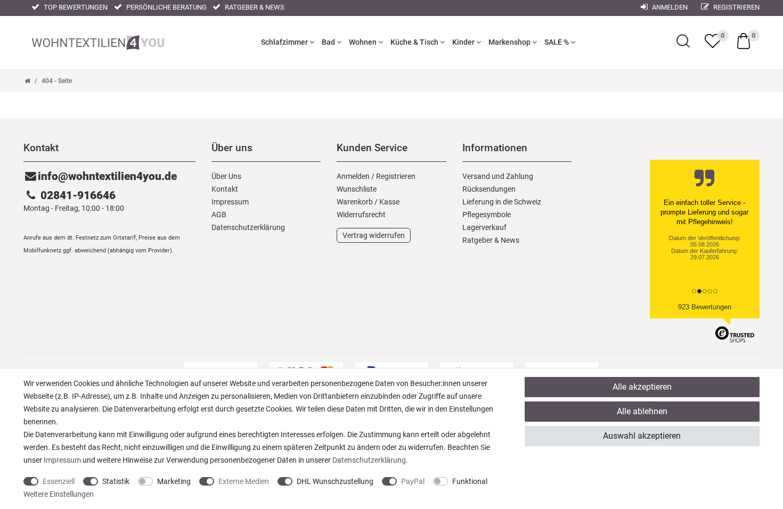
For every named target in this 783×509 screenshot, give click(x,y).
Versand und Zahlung (497, 176)
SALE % (557, 42)
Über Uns (226, 176)
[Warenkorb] (744, 40)
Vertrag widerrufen (373, 235)
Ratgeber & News (253, 7)
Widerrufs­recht (361, 214)
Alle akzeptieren (642, 387)
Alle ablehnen (642, 411)
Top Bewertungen (75, 7)
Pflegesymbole (486, 214)
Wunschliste (357, 189)
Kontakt (224, 189)
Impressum (230, 202)
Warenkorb (355, 202)
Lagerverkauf (484, 227)
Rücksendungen (489, 189)
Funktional (469, 481)
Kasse (389, 202)
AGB (218, 214)
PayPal (413, 481)
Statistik (115, 481)
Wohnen (363, 42)
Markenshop (510, 42)
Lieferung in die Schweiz (501, 202)
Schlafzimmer (285, 42)
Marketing (174, 481)
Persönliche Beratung (166, 7)
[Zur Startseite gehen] (27, 81)
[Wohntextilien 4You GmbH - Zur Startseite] (98, 40)
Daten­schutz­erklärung (248, 227)
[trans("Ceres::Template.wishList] (713, 41)
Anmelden (669, 7)
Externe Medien (243, 481)
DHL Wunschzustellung (335, 481)
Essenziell (59, 481)
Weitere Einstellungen (58, 494)
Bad (329, 42)
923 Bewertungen (704, 307)
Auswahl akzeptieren (642, 436)
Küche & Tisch (415, 42)
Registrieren (736, 7)
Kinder (464, 42)
